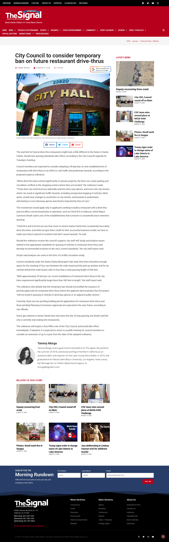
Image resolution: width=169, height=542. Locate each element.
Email (108, 471)
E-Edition (35, 3)
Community (91, 30)
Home (4, 30)
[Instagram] (158, 3)
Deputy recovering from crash (132, 89)
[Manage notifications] (163, 537)
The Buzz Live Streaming (28, 30)
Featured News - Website (149, 41)
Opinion (121, 30)
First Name (62, 471)
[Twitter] (148, 3)
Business (54, 30)
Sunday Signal (25, 34)
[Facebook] (143, 3)
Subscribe (7, 3)
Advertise (58, 3)
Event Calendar (107, 30)
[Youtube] (153, 3)
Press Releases (42, 34)
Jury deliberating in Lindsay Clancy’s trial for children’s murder (95, 448)
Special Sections (9, 34)
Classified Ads (70, 3)
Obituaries (83, 3)
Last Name (86, 471)
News (11, 30)
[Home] (123, 41)
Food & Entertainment (72, 30)
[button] (163, 30)
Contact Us (46, 3)
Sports (43, 30)
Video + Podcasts (136, 30)
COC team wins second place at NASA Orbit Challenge (92, 410)
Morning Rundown (21, 3)
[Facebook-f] (139, 537)
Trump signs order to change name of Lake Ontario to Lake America (63, 448)
